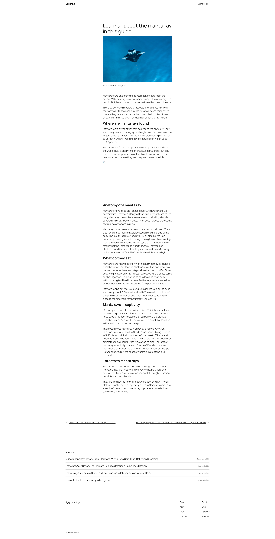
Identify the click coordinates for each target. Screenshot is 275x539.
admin (112, 85)
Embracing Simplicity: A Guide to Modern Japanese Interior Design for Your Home (171, 422)
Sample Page (203, 3)
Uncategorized (121, 85)
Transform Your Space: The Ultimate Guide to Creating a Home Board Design (106, 466)
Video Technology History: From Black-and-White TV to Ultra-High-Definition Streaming (112, 459)
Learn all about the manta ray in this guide (88, 480)
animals (116, 117)
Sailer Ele (70, 3)
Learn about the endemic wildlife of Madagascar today (92, 422)
